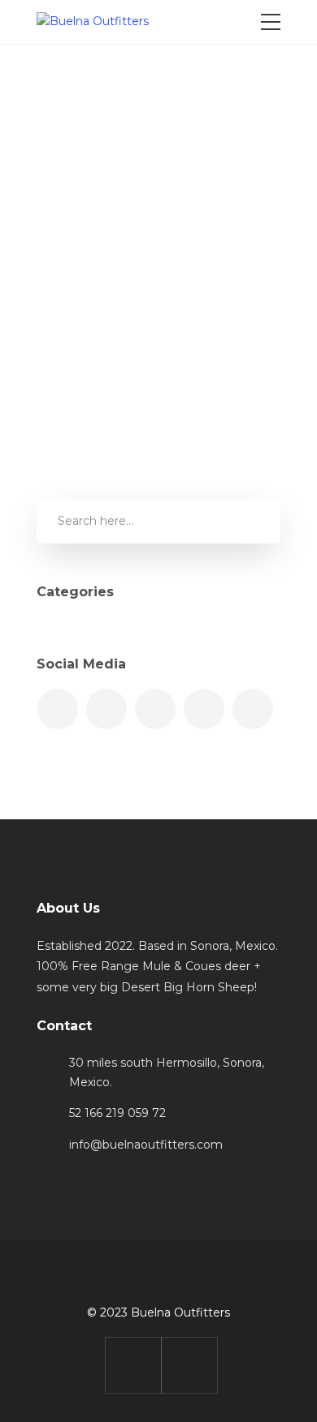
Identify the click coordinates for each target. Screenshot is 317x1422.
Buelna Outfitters (133, 154)
